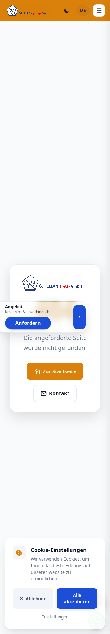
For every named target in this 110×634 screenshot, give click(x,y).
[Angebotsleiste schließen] (79, 317)
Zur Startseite (59, 371)
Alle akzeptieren (77, 598)
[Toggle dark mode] (66, 10)
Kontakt (59, 393)
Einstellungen (55, 617)
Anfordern (28, 323)
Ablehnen (36, 598)
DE (83, 10)
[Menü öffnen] (99, 10)
